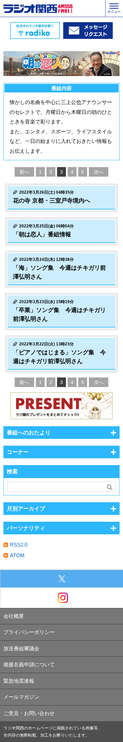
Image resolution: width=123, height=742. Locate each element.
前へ (24, 172)
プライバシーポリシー (29, 632)
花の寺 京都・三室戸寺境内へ (51, 200)
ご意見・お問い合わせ (29, 713)
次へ (99, 172)
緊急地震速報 (18, 681)
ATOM (17, 555)
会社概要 (13, 616)
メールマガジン (21, 697)
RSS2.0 (18, 545)
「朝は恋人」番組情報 (42, 234)
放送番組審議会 (21, 648)
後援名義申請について (29, 664)
